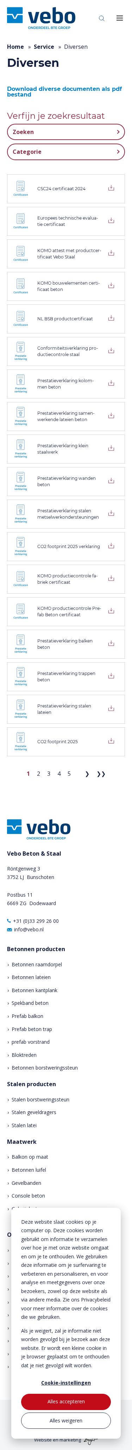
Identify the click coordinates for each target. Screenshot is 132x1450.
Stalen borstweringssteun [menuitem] (40, 1099)
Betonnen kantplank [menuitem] (34, 990)
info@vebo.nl (29, 929)
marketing (70, 1440)
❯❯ (101, 774)
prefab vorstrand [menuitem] (31, 1041)
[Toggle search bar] (101, 18)
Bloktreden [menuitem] (24, 1055)
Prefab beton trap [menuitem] (32, 1029)
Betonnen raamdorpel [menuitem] (37, 964)
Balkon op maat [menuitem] (30, 1156)
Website (43, 1440)
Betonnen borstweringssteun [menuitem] (45, 1067)
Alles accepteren (66, 1401)
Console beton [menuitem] (28, 1195)
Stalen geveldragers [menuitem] (34, 1112)
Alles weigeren (66, 1420)
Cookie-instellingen (66, 1382)
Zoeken (23, 132)
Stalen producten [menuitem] (31, 1084)
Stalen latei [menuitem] (24, 1125)
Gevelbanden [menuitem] (26, 1183)
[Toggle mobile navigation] (119, 18)
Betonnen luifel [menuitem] (29, 1169)
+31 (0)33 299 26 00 (36, 921)
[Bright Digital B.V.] (90, 1440)
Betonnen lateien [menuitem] (31, 977)
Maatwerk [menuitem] (22, 1142)
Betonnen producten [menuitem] (36, 949)
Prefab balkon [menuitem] (27, 1016)
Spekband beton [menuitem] (30, 1003)
